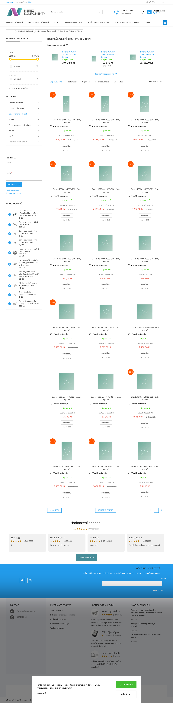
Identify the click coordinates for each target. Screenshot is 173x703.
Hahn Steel (25, 79)
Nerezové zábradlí (16, 102)
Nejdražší (86, 82)
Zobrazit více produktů (104, 74)
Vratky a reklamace (57, 628)
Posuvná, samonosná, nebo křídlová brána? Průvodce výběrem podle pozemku (146, 613)
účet (30, 2)
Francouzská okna (16, 108)
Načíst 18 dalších (106, 510)
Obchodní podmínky (58, 619)
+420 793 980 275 (21, 617)
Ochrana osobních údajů (59, 623)
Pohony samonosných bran (20, 125)
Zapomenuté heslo (13, 193)
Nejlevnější (72, 82)
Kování (11, 130)
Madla (11, 119)
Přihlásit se (14, 185)
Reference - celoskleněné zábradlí (62, 615)
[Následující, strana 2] (156, 510)
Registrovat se (11, 2)
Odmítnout (126, 694)
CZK (161, 2)
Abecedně (118, 82)
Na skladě (25, 66)
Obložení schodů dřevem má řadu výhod (146, 636)
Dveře (11, 136)
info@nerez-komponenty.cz (25, 611)
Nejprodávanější (102, 82)
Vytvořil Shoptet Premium (18, 700)
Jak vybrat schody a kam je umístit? (143, 625)
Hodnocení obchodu (87, 522)
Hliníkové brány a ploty (18, 142)
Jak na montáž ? (56, 610)
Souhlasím (128, 684)
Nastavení (41, 693)
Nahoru (55, 510)
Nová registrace (12, 190)
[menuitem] (14, 22)
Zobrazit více (86, 557)
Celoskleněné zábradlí (18, 114)
